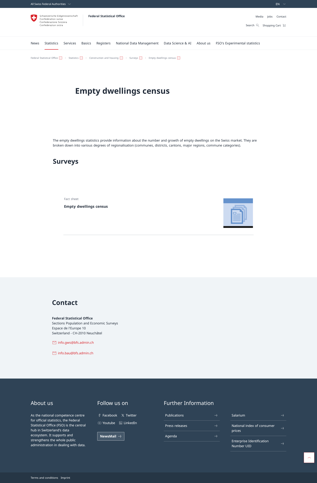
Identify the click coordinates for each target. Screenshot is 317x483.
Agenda (171, 436)
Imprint (65, 478)
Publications (174, 415)
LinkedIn (130, 423)
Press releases (176, 425)
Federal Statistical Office (106, 16)
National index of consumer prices (253, 428)
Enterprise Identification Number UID (250, 443)
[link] (158, 213)
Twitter (131, 415)
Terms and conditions (44, 478)
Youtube (109, 423)
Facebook (110, 415)
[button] (35, 43)
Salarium (238, 415)
